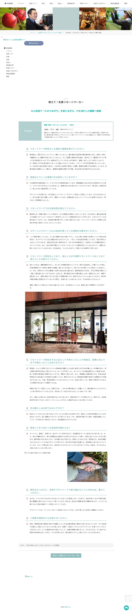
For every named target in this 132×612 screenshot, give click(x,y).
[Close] (1, 37)
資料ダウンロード (94, 581)
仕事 (43, 3)
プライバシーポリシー (95, 589)
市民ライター (84, 3)
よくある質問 (92, 584)
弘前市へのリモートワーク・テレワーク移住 (49, 32)
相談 (125, 3)
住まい (60, 3)
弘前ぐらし (68, 607)
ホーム (32, 32)
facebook (34, 43)
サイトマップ (92, 591)
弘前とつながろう (99, 3)
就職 (48, 586)
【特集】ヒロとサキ (94, 578)
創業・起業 (50, 589)
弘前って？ (32, 3)
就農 (48, 591)
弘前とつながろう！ (66, 592)
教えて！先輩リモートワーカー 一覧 (66, 555)
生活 (51, 3)
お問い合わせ (92, 586)
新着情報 (10, 3)
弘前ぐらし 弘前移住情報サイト (66, 18)
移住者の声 (71, 3)
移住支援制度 (114, 3)
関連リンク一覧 (93, 576)
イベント (21, 3)
